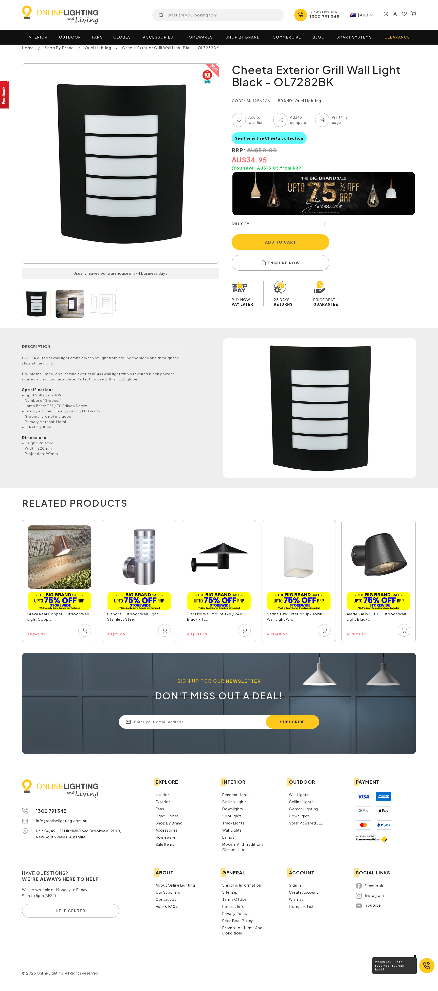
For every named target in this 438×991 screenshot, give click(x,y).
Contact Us (166, 899)
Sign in (295, 885)
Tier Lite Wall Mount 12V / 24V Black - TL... (214, 616)
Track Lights (233, 823)
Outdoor (70, 37)
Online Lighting (60, 15)
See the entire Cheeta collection (269, 138)
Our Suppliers (168, 892)
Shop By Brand (169, 823)
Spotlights (232, 816)
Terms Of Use (234, 899)
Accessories (158, 37)
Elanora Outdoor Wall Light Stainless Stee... (132, 616)
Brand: (286, 100)
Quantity (240, 223)
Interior (38, 37)
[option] (59, 581)
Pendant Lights (236, 794)
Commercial (287, 37)
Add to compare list (280, 120)
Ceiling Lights (234, 801)
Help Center (70, 910)
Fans (97, 37)
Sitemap (230, 892)
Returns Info (233, 906)
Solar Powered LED (306, 823)
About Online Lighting (175, 885)
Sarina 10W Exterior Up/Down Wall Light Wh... (294, 616)
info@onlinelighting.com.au (61, 820)
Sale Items (165, 844)
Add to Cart (280, 242)
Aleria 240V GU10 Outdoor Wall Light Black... (376, 616)
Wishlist (296, 899)
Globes (122, 37)
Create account (303, 892)
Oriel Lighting (308, 100)
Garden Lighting (303, 808)
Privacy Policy (235, 913)
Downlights (232, 808)
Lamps (228, 837)
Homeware (166, 837)
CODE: (239, 100)
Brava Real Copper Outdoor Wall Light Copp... (58, 616)
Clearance (397, 37)
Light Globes (167, 816)
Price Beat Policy (237, 920)
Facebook (374, 885)
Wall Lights (232, 830)
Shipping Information (241, 885)
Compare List (301, 906)
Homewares (199, 37)
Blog (319, 37)
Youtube (373, 905)
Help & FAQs (167, 906)
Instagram (374, 895)
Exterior (163, 801)
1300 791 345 (324, 16)
